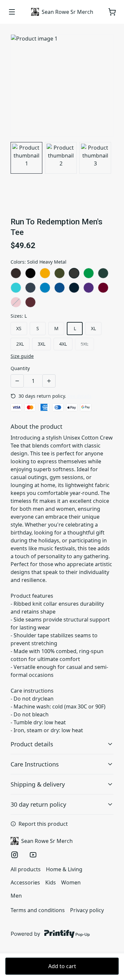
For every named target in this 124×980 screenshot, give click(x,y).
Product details (32, 744)
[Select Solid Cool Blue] (59, 287)
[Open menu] (12, 11)
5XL (84, 344)
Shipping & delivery (38, 784)
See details (79, 396)
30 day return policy (38, 804)
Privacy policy (87, 910)
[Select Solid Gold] (45, 273)
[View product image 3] (95, 158)
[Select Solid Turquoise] (45, 287)
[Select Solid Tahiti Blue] (16, 287)
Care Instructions (35, 764)
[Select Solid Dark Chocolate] (16, 273)
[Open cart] (112, 11)
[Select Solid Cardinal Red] (103, 287)
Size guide (22, 356)
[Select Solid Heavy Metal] (74, 273)
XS (18, 328)
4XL (63, 344)
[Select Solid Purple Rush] (88, 287)
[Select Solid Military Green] (59, 273)
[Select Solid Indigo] (30, 287)
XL (93, 328)
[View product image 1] (26, 158)
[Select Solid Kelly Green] (88, 273)
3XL (41, 344)
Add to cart (62, 966)
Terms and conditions (38, 910)
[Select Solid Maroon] (30, 302)
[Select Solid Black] (30, 273)
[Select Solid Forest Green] (103, 273)
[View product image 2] (61, 158)
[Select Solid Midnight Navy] (74, 287)
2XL (20, 344)
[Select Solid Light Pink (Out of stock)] (16, 302)
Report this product (43, 823)
